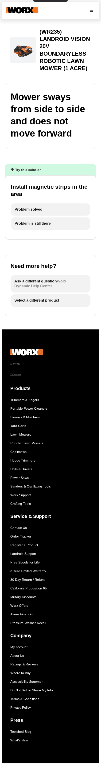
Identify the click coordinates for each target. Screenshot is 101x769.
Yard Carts (18, 426)
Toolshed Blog (20, 731)
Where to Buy (20, 673)
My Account (18, 647)
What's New (19, 740)
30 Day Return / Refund (28, 579)
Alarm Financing (22, 614)
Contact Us (18, 528)
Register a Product (24, 545)
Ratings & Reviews (24, 664)
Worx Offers (19, 605)
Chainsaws (18, 452)
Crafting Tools (20, 503)
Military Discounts (23, 597)
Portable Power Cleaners (28, 408)
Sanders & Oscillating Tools (30, 486)
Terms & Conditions (24, 699)
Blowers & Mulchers (25, 417)
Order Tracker (20, 536)
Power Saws (19, 478)
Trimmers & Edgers (24, 400)
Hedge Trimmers (22, 460)
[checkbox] (50, 209)
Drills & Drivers (21, 469)
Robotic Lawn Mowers (26, 443)
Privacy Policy (20, 707)
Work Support (20, 495)
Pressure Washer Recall (28, 623)
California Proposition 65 (28, 588)
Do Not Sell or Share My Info (31, 690)
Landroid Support (23, 554)
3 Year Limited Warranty (28, 571)
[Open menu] (91, 10)
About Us (17, 655)
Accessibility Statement (27, 681)
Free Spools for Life (25, 562)
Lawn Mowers (20, 434)
